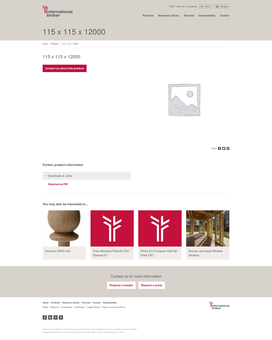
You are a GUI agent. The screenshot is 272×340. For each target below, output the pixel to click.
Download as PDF (58, 184)
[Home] (57, 11)
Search (207, 6)
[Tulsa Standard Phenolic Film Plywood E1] (112, 228)
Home (45, 44)
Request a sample (121, 285)
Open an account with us (113, 307)
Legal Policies (93, 307)
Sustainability (207, 15)
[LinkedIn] (50, 317)
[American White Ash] (64, 228)
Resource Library (168, 15)
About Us (181, 6)
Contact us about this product (64, 68)
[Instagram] (55, 317)
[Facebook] (45, 317)
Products (148, 15)
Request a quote (151, 285)
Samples (224, 6)
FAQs (171, 6)
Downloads (192, 6)
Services (189, 15)
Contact (224, 15)
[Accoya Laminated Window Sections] (208, 228)
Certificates (79, 307)
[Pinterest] (61, 317)
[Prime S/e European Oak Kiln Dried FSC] (160, 228)
